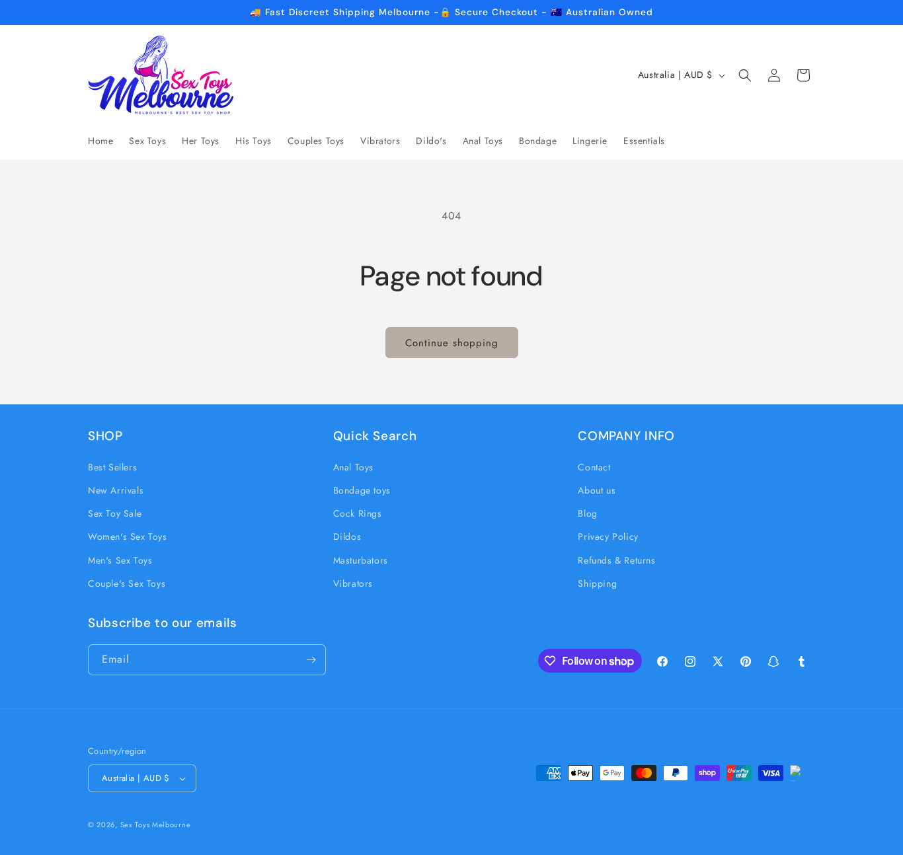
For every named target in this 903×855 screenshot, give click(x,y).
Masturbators (360, 560)
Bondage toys (362, 490)
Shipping (597, 583)
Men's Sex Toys (120, 560)
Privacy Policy (608, 536)
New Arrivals (115, 490)
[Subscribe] (310, 659)
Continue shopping (451, 343)
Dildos (347, 536)
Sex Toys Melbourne (155, 824)
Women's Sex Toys (127, 536)
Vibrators (353, 583)
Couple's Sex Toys (126, 583)
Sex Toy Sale (114, 513)
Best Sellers (112, 467)
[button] (745, 75)
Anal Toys (353, 467)
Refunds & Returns (616, 560)
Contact (594, 467)
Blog (587, 513)
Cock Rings (357, 513)
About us (596, 490)
